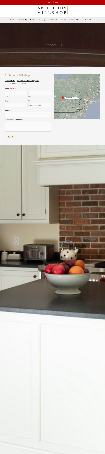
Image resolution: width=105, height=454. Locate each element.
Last (29, 97)
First (6, 97)
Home (12, 20)
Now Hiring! (52, 2)
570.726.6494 (90, 20)
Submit (10, 137)
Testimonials (53, 20)
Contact (63, 20)
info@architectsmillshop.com (28, 81)
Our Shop (41, 20)
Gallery (32, 20)
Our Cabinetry (22, 20)
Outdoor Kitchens (75, 20)
